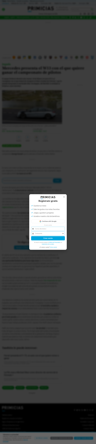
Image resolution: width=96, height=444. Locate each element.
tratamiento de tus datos (48, 244)
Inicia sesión (53, 247)
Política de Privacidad (54, 242)
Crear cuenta (48, 238)
